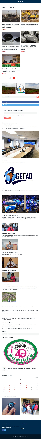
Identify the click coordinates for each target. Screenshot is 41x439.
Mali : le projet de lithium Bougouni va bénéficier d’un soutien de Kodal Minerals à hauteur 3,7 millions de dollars (30, 47)
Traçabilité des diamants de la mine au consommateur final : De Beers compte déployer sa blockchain (10, 48)
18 (14, 387)
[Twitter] (5, 430)
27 (26, 389)
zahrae (3, 328)
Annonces (23, 426)
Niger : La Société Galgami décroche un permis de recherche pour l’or (29, 25)
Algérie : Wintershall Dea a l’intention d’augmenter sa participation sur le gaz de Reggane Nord (10, 26)
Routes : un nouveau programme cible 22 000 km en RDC (12, 316)
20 (26, 387)
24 (9, 389)
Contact (22, 428)
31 (9, 391)
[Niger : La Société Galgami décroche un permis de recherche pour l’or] (30, 16)
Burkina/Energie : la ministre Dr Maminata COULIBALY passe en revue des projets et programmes (11, 70)
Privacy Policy (22, 115)
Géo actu (4, 367)
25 (14, 389)
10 (9, 385)
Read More (4, 29)
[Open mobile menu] (2, 1)
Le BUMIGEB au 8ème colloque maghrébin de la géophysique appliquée (19, 328)
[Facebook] (3, 430)
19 (20, 387)
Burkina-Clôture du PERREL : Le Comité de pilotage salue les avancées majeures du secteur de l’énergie (20, 313)
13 (26, 385)
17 (9, 387)
